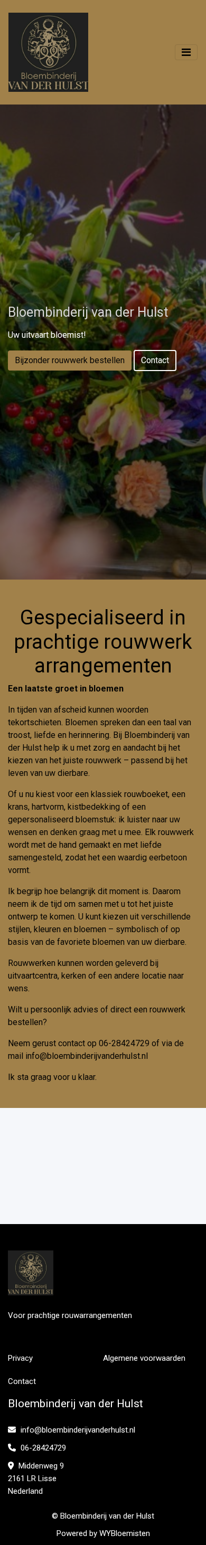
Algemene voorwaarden (144, 1358)
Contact (155, 360)
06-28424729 (42, 1448)
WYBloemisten (124, 1533)
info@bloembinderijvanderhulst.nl (86, 1056)
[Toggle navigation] (186, 52)
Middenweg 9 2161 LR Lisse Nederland (36, 1478)
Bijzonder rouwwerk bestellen (70, 360)
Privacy (20, 1358)
